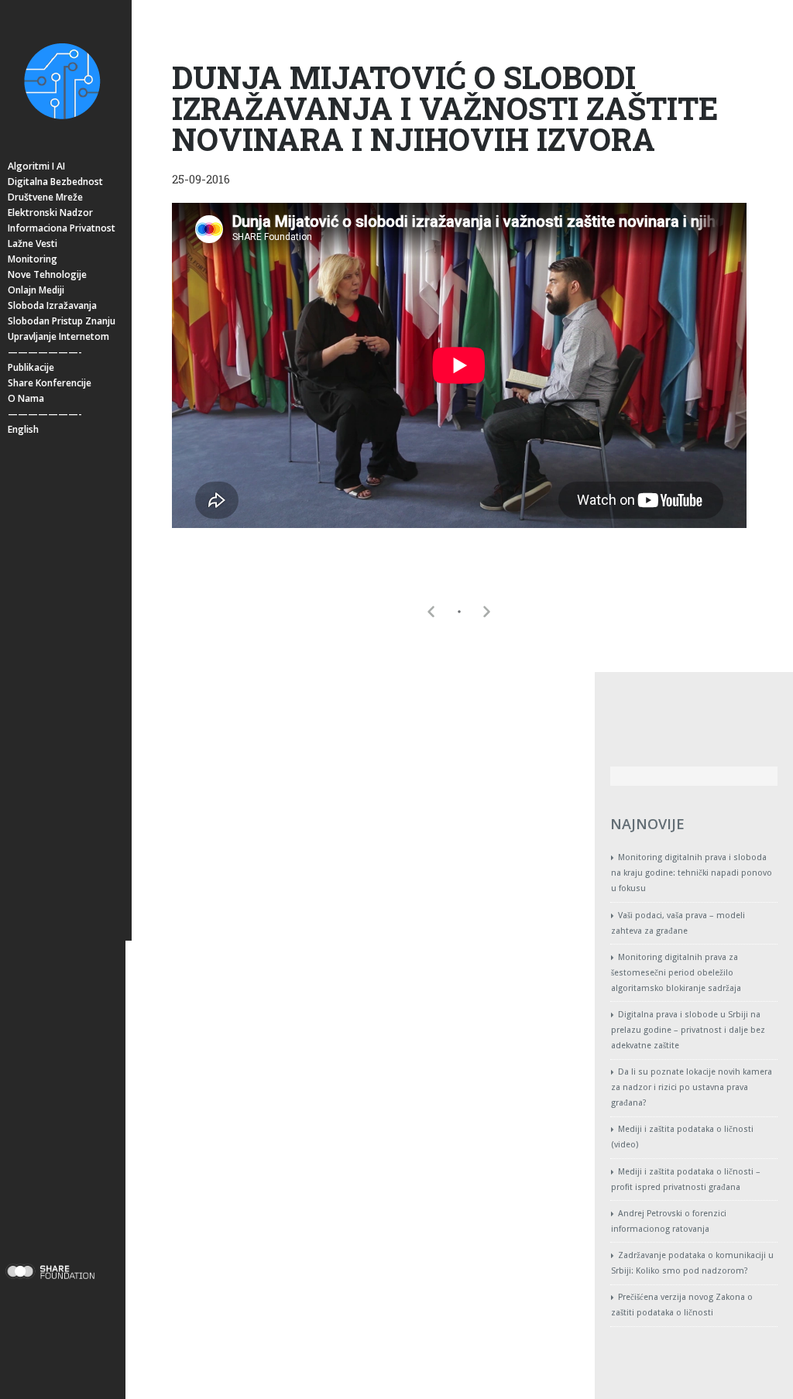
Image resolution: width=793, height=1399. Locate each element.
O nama (26, 398)
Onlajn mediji (36, 290)
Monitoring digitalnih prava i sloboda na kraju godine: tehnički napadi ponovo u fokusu (691, 872)
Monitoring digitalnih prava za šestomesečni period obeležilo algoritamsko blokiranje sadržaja (676, 972)
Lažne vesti (32, 243)
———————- (45, 351)
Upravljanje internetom (58, 336)
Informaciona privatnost (61, 228)
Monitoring (32, 259)
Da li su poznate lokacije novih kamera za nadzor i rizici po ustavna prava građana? (691, 1087)
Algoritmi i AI (36, 166)
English (23, 429)
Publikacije (31, 367)
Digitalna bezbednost (55, 181)
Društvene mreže (45, 197)
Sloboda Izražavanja (52, 305)
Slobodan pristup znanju (61, 320)
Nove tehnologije (47, 274)
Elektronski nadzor (50, 212)
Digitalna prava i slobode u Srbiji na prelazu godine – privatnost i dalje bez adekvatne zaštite (688, 1030)
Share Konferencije (49, 382)
